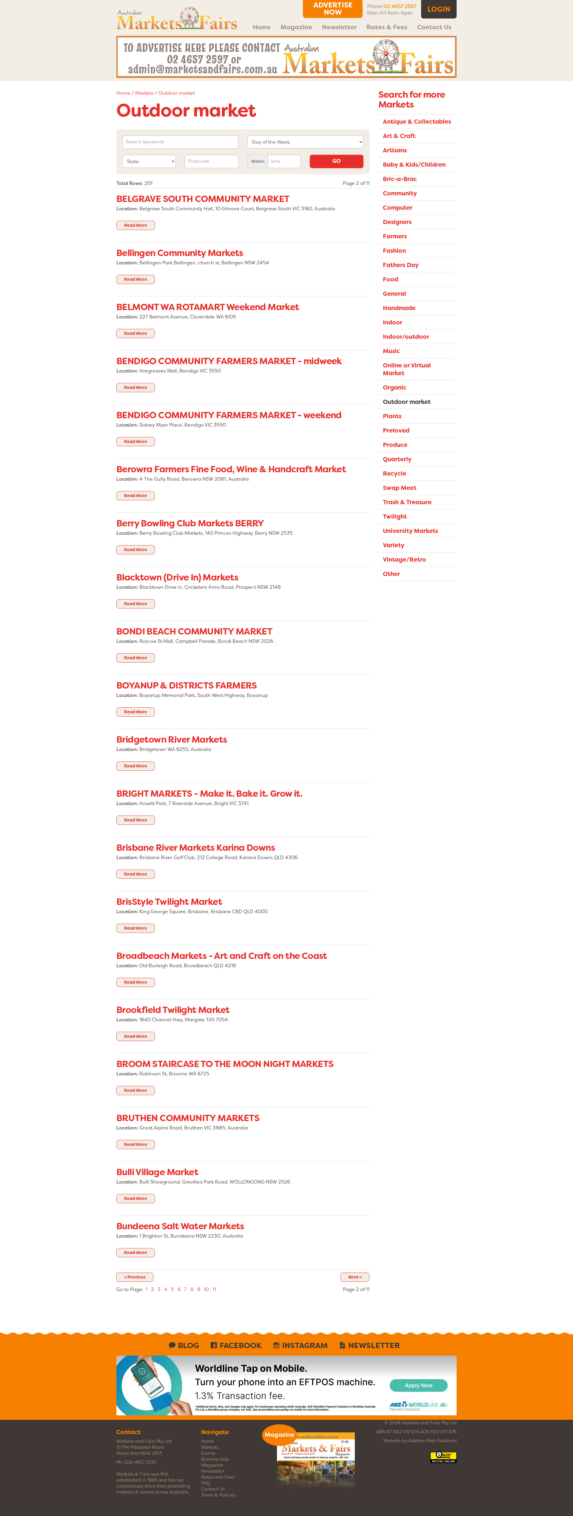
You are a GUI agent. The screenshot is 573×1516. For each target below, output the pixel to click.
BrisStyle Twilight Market (169, 902)
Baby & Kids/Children (414, 164)
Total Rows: (129, 183)
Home (262, 27)
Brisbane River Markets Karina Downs (195, 848)
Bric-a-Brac (400, 179)
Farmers (395, 236)
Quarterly (397, 459)
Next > (355, 1277)
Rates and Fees (217, 1477)
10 (206, 1289)
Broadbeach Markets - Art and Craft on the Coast (221, 956)
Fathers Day (401, 265)
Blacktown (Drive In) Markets (177, 577)
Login (438, 9)
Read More (135, 225)
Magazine (296, 27)
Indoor (392, 322)
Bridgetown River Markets (171, 740)
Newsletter (339, 27)
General (394, 294)
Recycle (394, 473)
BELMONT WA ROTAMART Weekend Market (207, 307)
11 (214, 1289)
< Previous (135, 1277)
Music (391, 351)
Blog (188, 1345)
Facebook (240, 1345)
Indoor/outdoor (406, 337)
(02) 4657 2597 (140, 1462)
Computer (397, 207)
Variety (393, 545)
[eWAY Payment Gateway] (443, 1460)
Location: (127, 209)
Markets (144, 93)
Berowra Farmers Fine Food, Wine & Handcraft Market (231, 469)
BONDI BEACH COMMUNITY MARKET (194, 631)
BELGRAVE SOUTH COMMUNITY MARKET (202, 199)
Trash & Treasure (407, 502)
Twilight (395, 516)
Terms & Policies (218, 1495)
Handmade (399, 308)
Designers (397, 222)
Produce (395, 445)
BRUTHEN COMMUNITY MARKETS (187, 1118)
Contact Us (434, 27)
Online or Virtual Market (407, 369)
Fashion (394, 251)
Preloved (396, 430)
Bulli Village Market (157, 1172)
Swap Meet (399, 488)
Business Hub (215, 1459)
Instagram (305, 1345)
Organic (394, 387)
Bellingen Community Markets (179, 253)
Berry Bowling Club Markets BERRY (190, 523)
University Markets (410, 531)
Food (390, 279)
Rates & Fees (386, 27)
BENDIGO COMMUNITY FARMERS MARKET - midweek (229, 361)
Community (400, 193)
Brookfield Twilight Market (172, 1010)
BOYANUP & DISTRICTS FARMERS (186, 686)
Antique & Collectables (417, 121)
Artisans (395, 150)
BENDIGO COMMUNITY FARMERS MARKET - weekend (229, 415)
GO (336, 161)
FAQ (205, 1483)
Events (208, 1453)
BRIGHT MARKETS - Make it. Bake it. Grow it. (209, 794)
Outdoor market (176, 93)
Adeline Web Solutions (433, 1441)
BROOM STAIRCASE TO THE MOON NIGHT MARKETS (224, 1064)
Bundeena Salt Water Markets (180, 1226)
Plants (392, 416)
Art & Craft (399, 136)
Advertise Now (332, 8)
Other (391, 574)
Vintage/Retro (404, 559)
